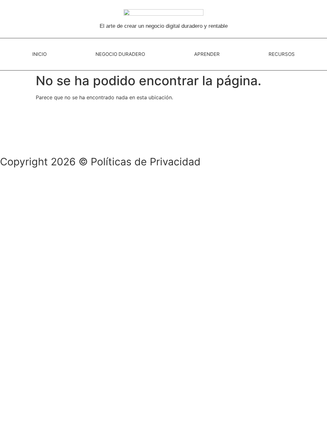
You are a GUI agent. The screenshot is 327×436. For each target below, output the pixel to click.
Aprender (207, 54)
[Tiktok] (26, 139)
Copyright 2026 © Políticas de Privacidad (100, 161)
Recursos (282, 54)
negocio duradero (120, 54)
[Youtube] (43, 139)
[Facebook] (8, 139)
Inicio (39, 54)
